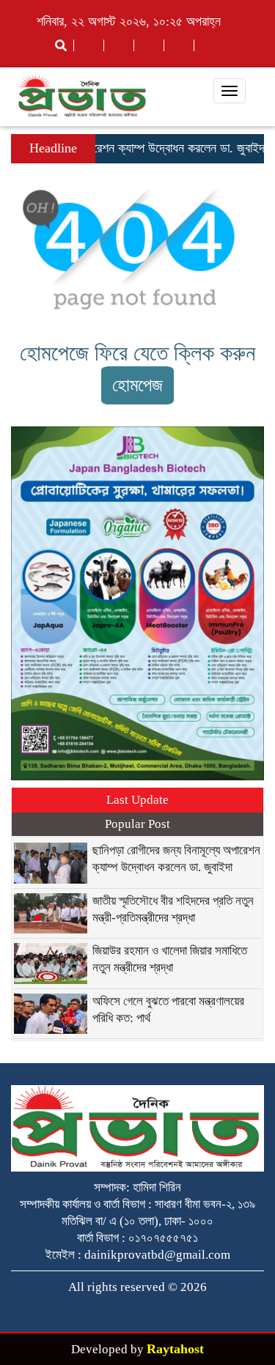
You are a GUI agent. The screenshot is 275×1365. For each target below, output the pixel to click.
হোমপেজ (137, 385)
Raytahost (175, 1349)
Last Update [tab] (137, 800)
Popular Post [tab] (137, 824)
